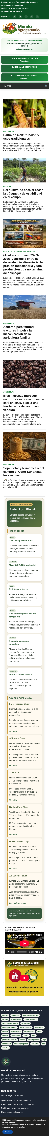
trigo (44, 1040)
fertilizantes (16, 1036)
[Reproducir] (8, 952)
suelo (39, 1031)
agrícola (5, 1036)
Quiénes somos (8, 2)
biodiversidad (16, 1031)
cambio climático (31, 1019)
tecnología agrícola (21, 1044)
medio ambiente (25, 1027)
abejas (22, 1040)
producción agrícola (9, 1040)
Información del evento (17, 903)
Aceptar (7, 1132)
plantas (5, 1019)
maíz (33, 1036)
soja (43, 1044)
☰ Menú (6, 86)
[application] (24, 943)
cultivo (26, 1036)
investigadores (33, 1040)
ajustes (22, 1127)
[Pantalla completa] (40, 952)
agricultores (39, 1027)
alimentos (35, 1044)
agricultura (15, 1015)
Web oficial (13, 731)
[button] (24, 60)
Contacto (34, 2)
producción (25, 1023)
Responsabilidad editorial (12, 5)
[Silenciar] (36, 952)
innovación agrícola (9, 1027)
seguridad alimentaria (10, 1023)
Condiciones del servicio (11, 11)
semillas (5, 1048)
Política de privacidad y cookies (15, 8)
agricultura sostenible (30, 1015)
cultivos (5, 1015)
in (31, 17)
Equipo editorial (22, 2)
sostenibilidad (16, 1019)
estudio (5, 1031)
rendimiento (6, 1044)
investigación (29, 1031)
